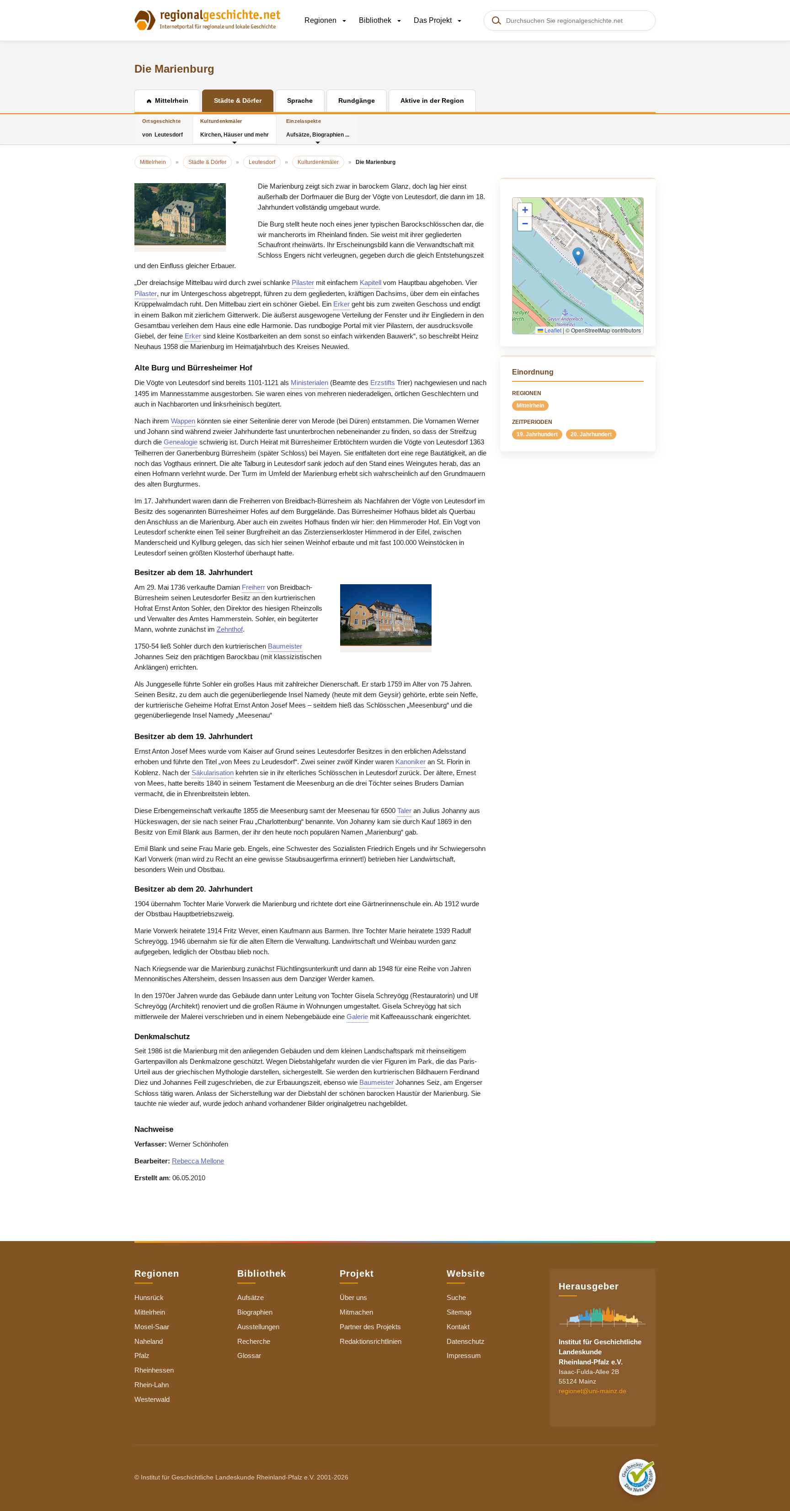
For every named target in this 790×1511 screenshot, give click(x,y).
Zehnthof (230, 629)
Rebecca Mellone (198, 1161)
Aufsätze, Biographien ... (317, 128)
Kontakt (458, 1327)
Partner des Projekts (370, 1327)
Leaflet (552, 330)
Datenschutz (466, 1341)
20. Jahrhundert (591, 434)
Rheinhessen (154, 1370)
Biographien (254, 1312)
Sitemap (459, 1312)
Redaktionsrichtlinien (370, 1341)
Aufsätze (250, 1297)
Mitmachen (356, 1312)
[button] (578, 256)
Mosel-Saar (151, 1327)
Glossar (249, 1355)
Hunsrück (149, 1297)
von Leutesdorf (162, 128)
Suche (456, 1297)
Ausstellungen (258, 1327)
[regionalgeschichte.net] (207, 19)
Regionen (321, 20)
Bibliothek (376, 20)
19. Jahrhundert (537, 434)
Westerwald (152, 1399)
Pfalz (141, 1355)
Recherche (253, 1341)
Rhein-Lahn (151, 1385)
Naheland (148, 1341)
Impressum (464, 1355)
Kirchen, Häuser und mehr (234, 128)
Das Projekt (434, 20)
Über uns (353, 1297)
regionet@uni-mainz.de (592, 1391)
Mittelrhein (530, 405)
